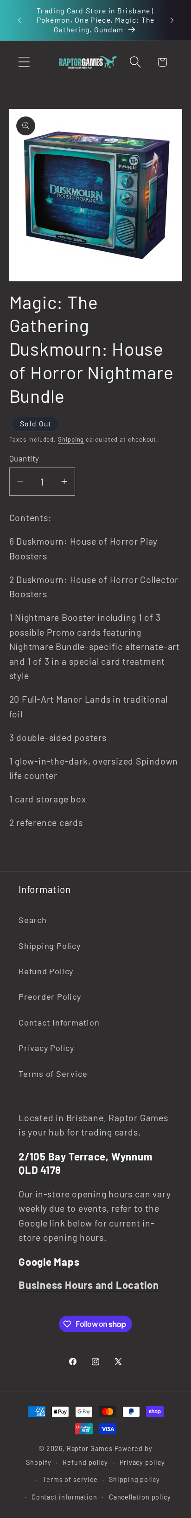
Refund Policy (46, 971)
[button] (24, 62)
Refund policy (85, 1462)
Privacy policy (142, 1462)
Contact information (64, 1497)
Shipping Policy (50, 946)
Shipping (71, 439)
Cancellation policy (140, 1497)
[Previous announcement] (19, 20)
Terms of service (70, 1479)
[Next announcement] (172, 20)
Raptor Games (90, 1448)
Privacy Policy (46, 1048)
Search (33, 920)
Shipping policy (134, 1479)
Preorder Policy (50, 996)
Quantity (24, 458)
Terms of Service (53, 1074)
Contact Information (59, 1022)
